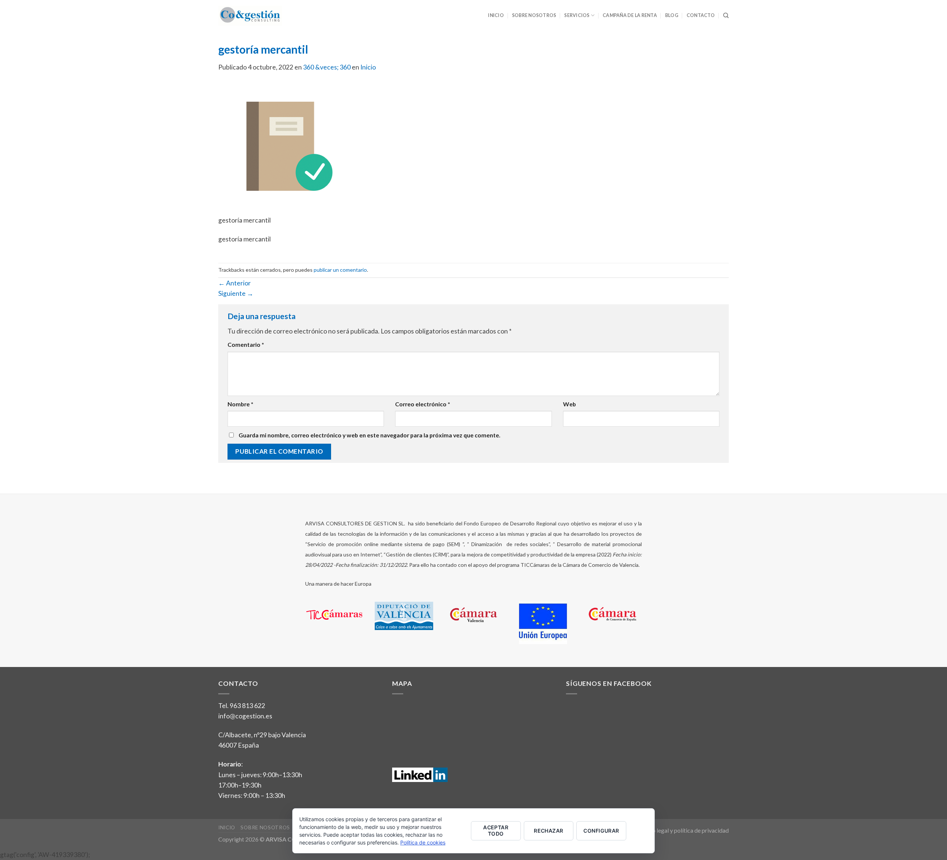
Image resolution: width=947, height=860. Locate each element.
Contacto (701, 15)
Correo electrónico (422, 403)
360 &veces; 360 (327, 67)
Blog (671, 15)
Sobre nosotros (534, 15)
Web (569, 403)
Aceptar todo (495, 830)
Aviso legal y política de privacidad (685, 830)
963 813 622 (247, 706)
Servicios (576, 15)
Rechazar (548, 830)
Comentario (246, 344)
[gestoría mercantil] (284, 148)
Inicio (495, 15)
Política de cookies (422, 842)
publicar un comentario (340, 270)
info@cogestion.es (245, 716)
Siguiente (235, 293)
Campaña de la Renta (630, 15)
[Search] (726, 16)
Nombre (240, 403)
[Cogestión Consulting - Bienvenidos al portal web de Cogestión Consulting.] (250, 15)
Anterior (234, 283)
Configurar (601, 830)
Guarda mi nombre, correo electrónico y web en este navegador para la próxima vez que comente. (370, 435)
